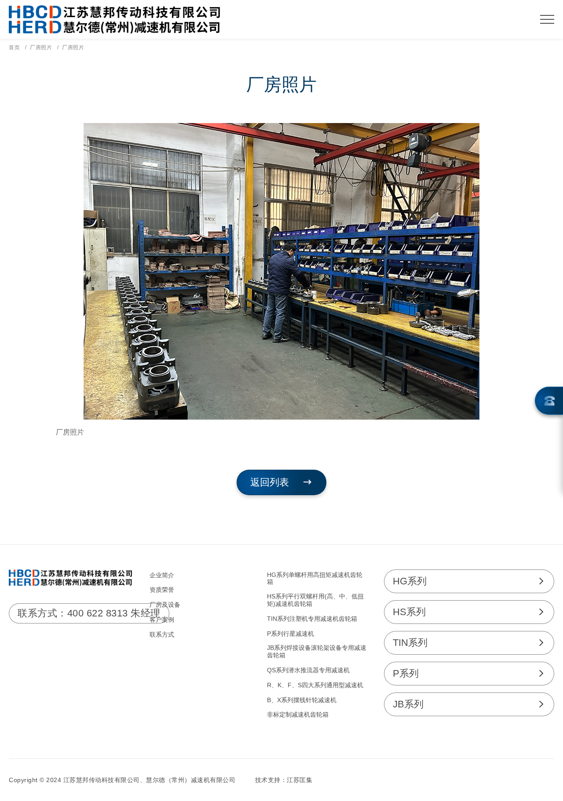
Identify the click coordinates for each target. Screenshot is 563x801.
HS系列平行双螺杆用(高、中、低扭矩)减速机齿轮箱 (315, 600)
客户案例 (162, 619)
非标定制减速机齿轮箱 (298, 714)
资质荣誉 (162, 589)
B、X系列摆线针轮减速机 (301, 699)
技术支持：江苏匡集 (284, 779)
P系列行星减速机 (290, 633)
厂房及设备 (165, 604)
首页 (14, 47)
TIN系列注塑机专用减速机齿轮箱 (312, 618)
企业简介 (162, 575)
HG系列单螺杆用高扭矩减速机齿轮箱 (314, 578)
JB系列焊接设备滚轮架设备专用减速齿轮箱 (316, 651)
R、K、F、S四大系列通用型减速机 (315, 685)
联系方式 (162, 634)
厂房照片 (41, 47)
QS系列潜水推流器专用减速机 (308, 670)
